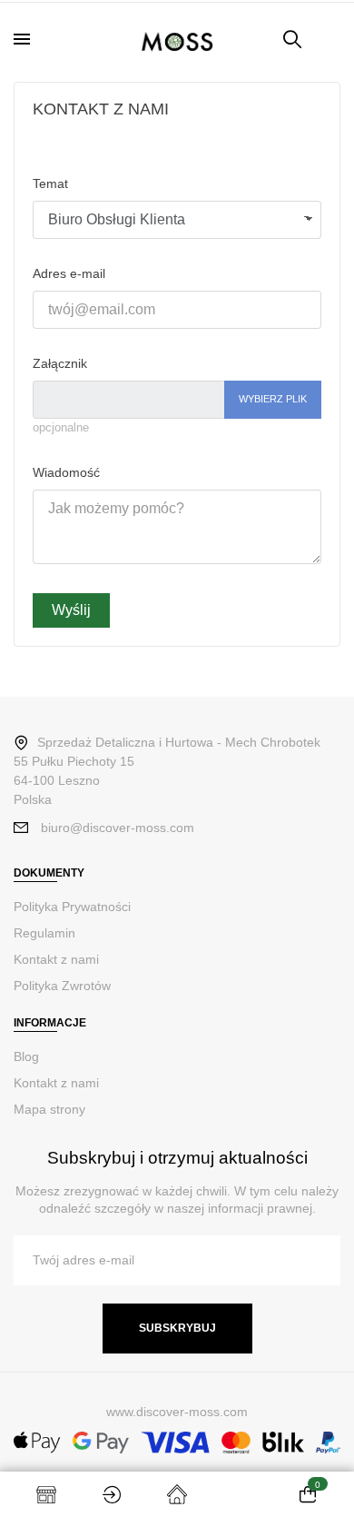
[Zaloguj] (111, 1494)
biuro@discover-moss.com (117, 827)
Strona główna (177, 1494)
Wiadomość (66, 472)
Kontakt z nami (56, 959)
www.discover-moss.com (177, 1411)
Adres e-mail (69, 273)
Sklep (46, 1494)
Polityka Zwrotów (62, 985)
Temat (50, 183)
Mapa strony (49, 1109)
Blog (26, 1056)
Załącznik (60, 363)
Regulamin (44, 933)
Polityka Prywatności (72, 906)
